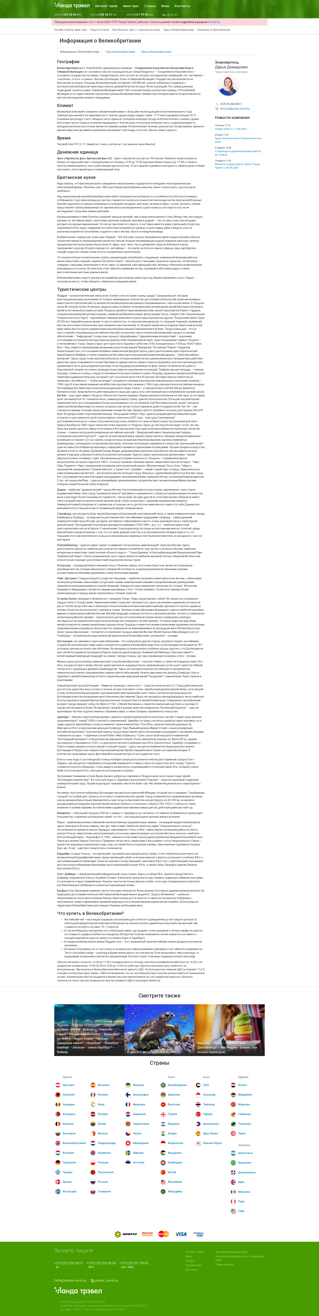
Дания (67, 1182)
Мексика (244, 1191)
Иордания (175, 1153)
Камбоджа (175, 1162)
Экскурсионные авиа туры (231, 1251)
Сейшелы (244, 1114)
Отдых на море (224, 1264)
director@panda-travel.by (235, 108)
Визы (165, 6)
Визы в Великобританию (156, 51)
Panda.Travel (78, 1291)
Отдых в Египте (99, 29)
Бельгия (68, 1123)
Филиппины (211, 1123)
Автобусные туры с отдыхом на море (136, 29)
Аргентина (245, 1153)
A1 (69, 1264)
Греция (67, 1172)
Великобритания (74, 1143)
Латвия (103, 1114)
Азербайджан (177, 1085)
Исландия (69, 1191)
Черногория (141, 1123)
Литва (102, 1123)
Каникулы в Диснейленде (213, 29)
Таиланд (209, 1104)
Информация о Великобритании (79, 51)
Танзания (244, 1123)
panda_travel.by (106, 1280)
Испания (104, 1085)
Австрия (68, 1085)
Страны (150, 6)
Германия (69, 1162)
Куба (241, 1182)
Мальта (103, 1133)
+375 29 (103, 14)
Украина (138, 1085)
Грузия (172, 1114)
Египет (242, 1085)
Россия (103, 1182)
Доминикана (246, 1172)
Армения (174, 1094)
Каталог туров (106, 6)
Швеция (138, 1153)
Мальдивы (175, 1191)
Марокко (244, 1104)
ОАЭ (206, 1085)
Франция (139, 1104)
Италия (103, 1094)
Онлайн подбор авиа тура (70, 29)
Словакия (104, 1191)
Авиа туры (131, 6)
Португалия (106, 1172)
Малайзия (175, 1182)
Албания (69, 1094)
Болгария (69, 1133)
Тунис (242, 1133)
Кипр (101, 1104)
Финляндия (141, 1094)
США (241, 1211)
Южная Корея (212, 1143)
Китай (172, 1172)
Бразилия (244, 1162)
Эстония (138, 1162)
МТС (102, 1264)
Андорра (69, 1104)
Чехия (137, 1133)
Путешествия (193, 1265)
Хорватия (139, 1114)
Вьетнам (174, 1104)
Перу (241, 1201)
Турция (207, 1114)
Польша (103, 1162)
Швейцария (141, 1143)
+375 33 (68, 14)
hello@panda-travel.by (70, 1280)
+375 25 (139, 14)
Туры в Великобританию (178, 29)
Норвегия (104, 1153)
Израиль (173, 1123)
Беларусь (69, 1114)
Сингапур (209, 1094)
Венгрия (68, 1153)
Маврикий (245, 1094)
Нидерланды (107, 1143)
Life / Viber (134, 1264)
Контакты (182, 6)
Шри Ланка (210, 1133)
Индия (172, 1133)
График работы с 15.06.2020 (230, 128)
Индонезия (175, 1143)
